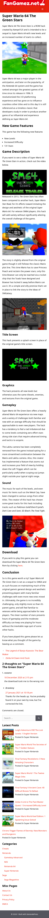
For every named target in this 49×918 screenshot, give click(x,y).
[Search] (39, 718)
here (20, 565)
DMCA (5, 904)
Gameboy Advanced (13, 857)
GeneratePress (32, 914)
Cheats (5, 848)
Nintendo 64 (9, 866)
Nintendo (6, 853)
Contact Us (7, 895)
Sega (4, 875)
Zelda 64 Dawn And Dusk (18, 658)
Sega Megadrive (11, 879)
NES (6, 862)
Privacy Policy (8, 899)
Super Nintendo (11, 870)
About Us (6, 890)
